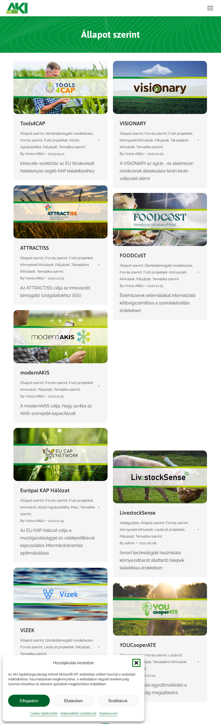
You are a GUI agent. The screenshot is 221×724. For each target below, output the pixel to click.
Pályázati (50, 147)
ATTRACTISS (34, 248)
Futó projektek (56, 140)
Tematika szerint (72, 147)
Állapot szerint (32, 133)
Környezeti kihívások (136, 140)
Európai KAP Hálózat (45, 490)
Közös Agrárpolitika (53, 507)
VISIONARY (133, 123)
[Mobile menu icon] (210, 8)
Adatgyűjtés (129, 523)
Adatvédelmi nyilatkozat (78, 713)
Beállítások (118, 700)
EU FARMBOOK (138, 387)
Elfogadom (29, 700)
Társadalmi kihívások (170, 662)
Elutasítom (73, 700)
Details (68, 87)
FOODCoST (133, 255)
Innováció (28, 389)
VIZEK (27, 630)
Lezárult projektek (170, 530)
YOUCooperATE (138, 645)
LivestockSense (138, 513)
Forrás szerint (31, 140)
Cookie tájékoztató (44, 713)
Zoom (53, 87)
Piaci (74, 507)
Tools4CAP (32, 123)
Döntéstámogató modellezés (69, 133)
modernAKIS (34, 372)
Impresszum (108, 713)
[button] (136, 663)
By (32, 154)
